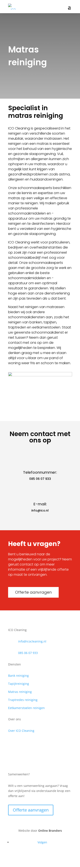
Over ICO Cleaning (21, 731)
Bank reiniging (18, 676)
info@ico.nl (40, 510)
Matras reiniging (20, 692)
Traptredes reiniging (23, 700)
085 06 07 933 (40, 479)
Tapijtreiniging (18, 684)
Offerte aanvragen (33, 592)
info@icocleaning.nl (32, 641)
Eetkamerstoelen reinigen (26, 708)
